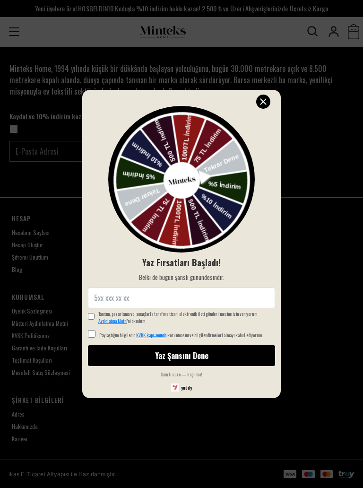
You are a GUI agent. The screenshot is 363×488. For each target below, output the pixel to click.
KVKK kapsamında (151, 335)
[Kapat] (263, 102)
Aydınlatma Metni (112, 320)
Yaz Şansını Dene (181, 355)
